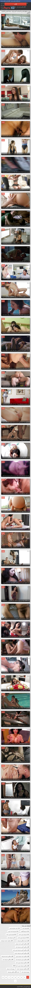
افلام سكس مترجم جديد (8, 959)
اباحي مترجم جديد (11, 937)
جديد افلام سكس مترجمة (13, 972)
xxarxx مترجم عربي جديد (23, 937)
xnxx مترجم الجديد (25, 931)
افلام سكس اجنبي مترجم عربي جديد (21, 950)
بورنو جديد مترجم (11, 968)
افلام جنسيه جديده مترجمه (7, 940)
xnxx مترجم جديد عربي (13, 931)
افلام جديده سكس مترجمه (23, 940)
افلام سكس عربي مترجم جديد (22, 959)
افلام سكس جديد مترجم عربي (22, 956)
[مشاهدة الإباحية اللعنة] (9, 7)
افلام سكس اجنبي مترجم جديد (22, 947)
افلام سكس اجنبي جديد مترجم (22, 943)
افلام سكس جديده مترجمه (7, 956)
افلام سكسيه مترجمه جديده (23, 968)
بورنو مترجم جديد (25, 972)
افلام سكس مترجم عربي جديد (22, 962)
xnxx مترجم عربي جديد (24, 934)
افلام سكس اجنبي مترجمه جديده (22, 953)
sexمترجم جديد (25, 928)
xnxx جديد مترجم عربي (15, 928)
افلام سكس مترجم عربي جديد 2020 (21, 965)
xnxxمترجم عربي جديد (11, 934)
